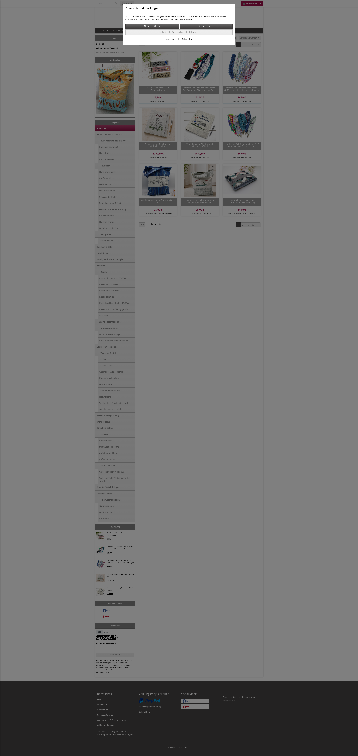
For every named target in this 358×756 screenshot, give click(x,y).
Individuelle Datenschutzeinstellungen (179, 32)
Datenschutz (188, 39)
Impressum (169, 39)
